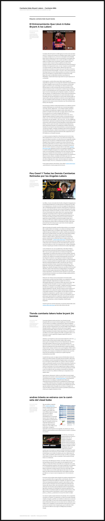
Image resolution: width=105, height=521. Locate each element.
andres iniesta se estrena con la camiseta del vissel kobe (51, 398)
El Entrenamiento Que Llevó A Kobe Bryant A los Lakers (50, 25)
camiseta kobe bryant (70, 163)
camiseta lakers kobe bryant (59, 239)
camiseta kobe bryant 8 (61, 378)
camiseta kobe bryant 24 (34, 323)
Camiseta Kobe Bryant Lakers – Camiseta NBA (38, 8)
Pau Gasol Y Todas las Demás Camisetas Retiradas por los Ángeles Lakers (52, 174)
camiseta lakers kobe (50, 405)
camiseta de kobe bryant (34, 183)
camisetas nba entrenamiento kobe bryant (34, 37)
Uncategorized (32, 32)
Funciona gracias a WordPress (42, 515)
